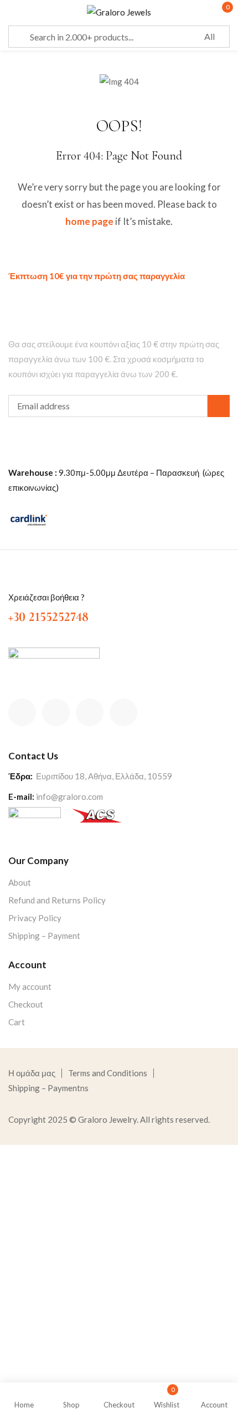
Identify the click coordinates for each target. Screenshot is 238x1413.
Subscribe (219, 406)
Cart (16, 1022)
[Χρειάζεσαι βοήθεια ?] (15, 578)
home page (89, 221)
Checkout (25, 1004)
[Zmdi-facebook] (22, 712)
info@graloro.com (69, 796)
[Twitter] (56, 712)
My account (29, 986)
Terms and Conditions (107, 1073)
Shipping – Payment (44, 936)
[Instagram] (90, 712)
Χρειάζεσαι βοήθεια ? (46, 597)
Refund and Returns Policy (57, 900)
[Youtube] (123, 712)
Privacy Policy (34, 918)
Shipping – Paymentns (48, 1088)
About (19, 882)
